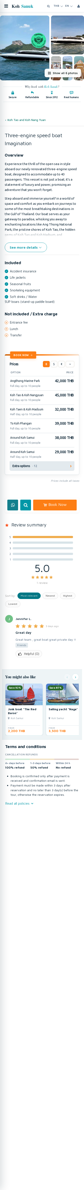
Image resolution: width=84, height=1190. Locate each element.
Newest (50, 595)
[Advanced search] (48, 6)
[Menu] (6, 6)
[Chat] (12, 505)
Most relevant (29, 595)
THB (56, 5)
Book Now (21, 355)
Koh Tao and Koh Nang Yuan (27, 120)
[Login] (79, 6)
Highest (67, 595)
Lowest (12, 603)
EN (67, 5)
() (31, 654)
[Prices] (70, 364)
